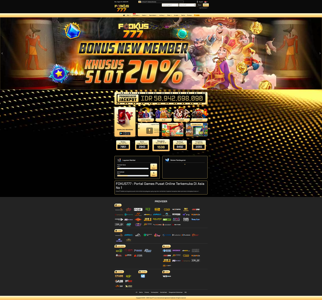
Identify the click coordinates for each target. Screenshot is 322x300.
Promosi (189, 15)
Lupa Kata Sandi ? (203, 8)
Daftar (206, 5)
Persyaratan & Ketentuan (176, 292)
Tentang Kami (154, 292)
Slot (128, 15)
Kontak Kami (163, 292)
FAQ (185, 292)
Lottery (161, 15)
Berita (183, 15)
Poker (168, 15)
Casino (144, 15)
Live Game (136, 15)
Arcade (176, 15)
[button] (320, 53)
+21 (136, 292)
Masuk (199, 5)
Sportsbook (152, 15)
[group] (196, 129)
